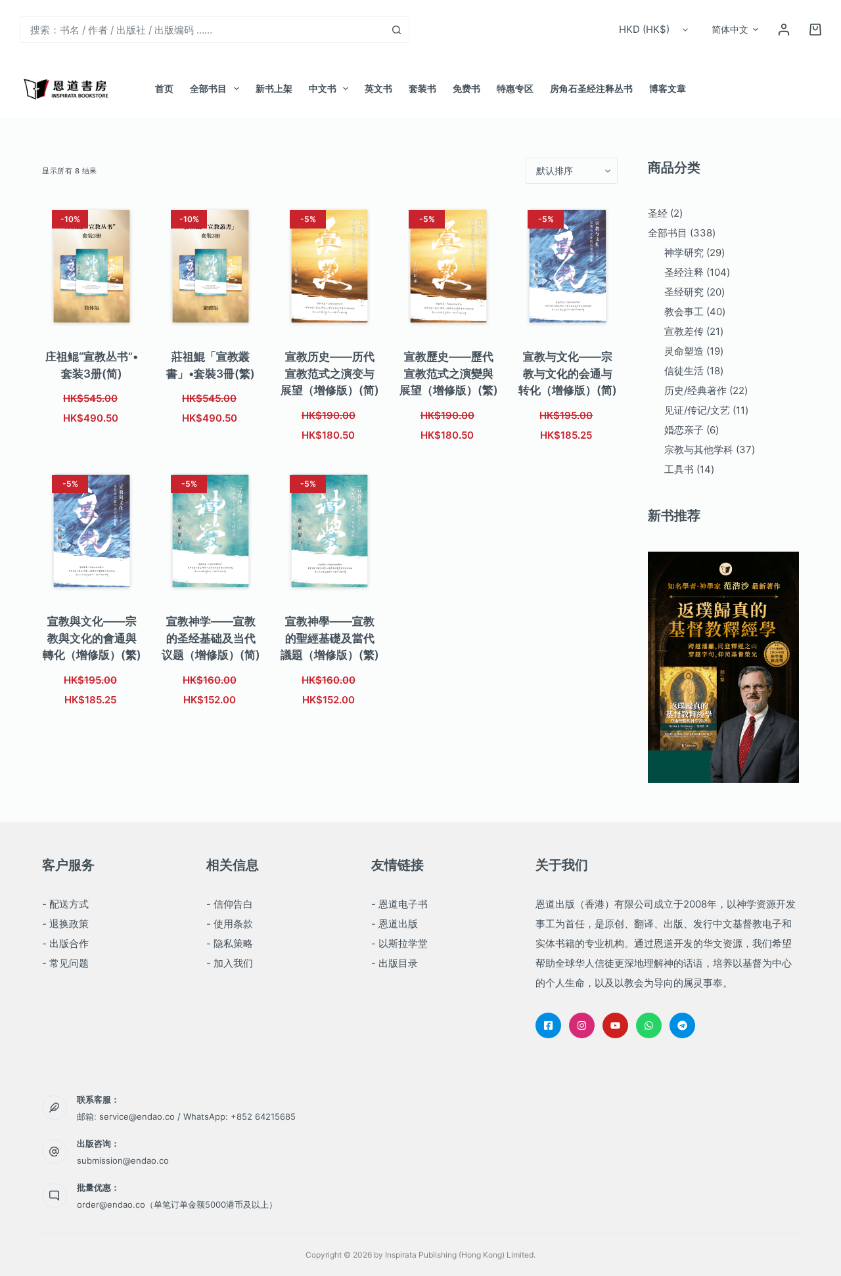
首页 (164, 88)
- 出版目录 (394, 963)
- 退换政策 (65, 923)
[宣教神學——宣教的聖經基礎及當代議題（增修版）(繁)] (329, 531)
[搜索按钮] (396, 29)
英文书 (378, 88)
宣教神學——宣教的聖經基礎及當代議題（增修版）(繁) (330, 638)
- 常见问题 (65, 963)
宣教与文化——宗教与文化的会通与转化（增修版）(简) (567, 373)
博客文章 (667, 88)
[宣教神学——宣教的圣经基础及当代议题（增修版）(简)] (210, 531)
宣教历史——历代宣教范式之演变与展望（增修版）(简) (330, 373)
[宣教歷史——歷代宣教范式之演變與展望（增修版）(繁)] (448, 266)
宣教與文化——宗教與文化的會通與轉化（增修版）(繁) (92, 638)
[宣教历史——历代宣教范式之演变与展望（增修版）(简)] (329, 266)
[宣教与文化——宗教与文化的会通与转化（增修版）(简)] (567, 266)
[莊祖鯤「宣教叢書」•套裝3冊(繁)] (210, 266)
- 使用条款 (229, 923)
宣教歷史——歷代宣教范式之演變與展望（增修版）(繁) (448, 373)
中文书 (322, 88)
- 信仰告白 (229, 904)
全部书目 (208, 88)
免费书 (466, 88)
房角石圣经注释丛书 (591, 88)
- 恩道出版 (394, 923)
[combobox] (202, 29)
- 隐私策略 (229, 943)
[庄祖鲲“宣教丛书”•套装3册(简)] (91, 266)
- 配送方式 (65, 904)
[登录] (784, 29)
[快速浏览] (112, 315)
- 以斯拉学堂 (399, 943)
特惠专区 (515, 88)
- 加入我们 (229, 963)
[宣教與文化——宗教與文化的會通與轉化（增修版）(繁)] (91, 531)
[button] (735, 29)
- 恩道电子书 (399, 904)
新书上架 (274, 88)
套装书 (422, 88)
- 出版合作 (65, 943)
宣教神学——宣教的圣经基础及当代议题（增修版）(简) (211, 638)
